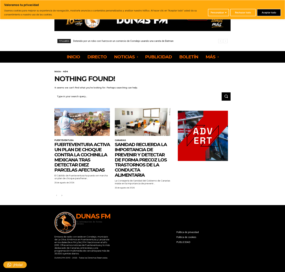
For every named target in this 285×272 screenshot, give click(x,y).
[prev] (220, 41)
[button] (15, 264)
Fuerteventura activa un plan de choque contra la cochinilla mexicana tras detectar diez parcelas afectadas (82, 157)
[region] (142, 9)
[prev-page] (56, 196)
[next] (225, 41)
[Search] (226, 96)
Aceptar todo (269, 12)
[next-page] (62, 196)
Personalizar (217, 12)
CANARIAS (120, 140)
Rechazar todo (243, 12)
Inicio (57, 71)
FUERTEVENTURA (64, 140)
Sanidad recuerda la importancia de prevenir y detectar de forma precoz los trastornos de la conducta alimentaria (141, 160)
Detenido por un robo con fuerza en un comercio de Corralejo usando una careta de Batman (123, 40)
